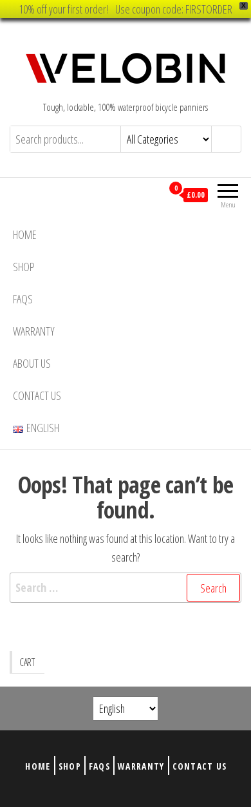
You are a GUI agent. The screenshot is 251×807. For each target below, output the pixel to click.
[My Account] (152, 194)
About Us (32, 363)
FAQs (23, 299)
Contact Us (37, 395)
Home (25, 234)
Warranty (34, 331)
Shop (24, 266)
